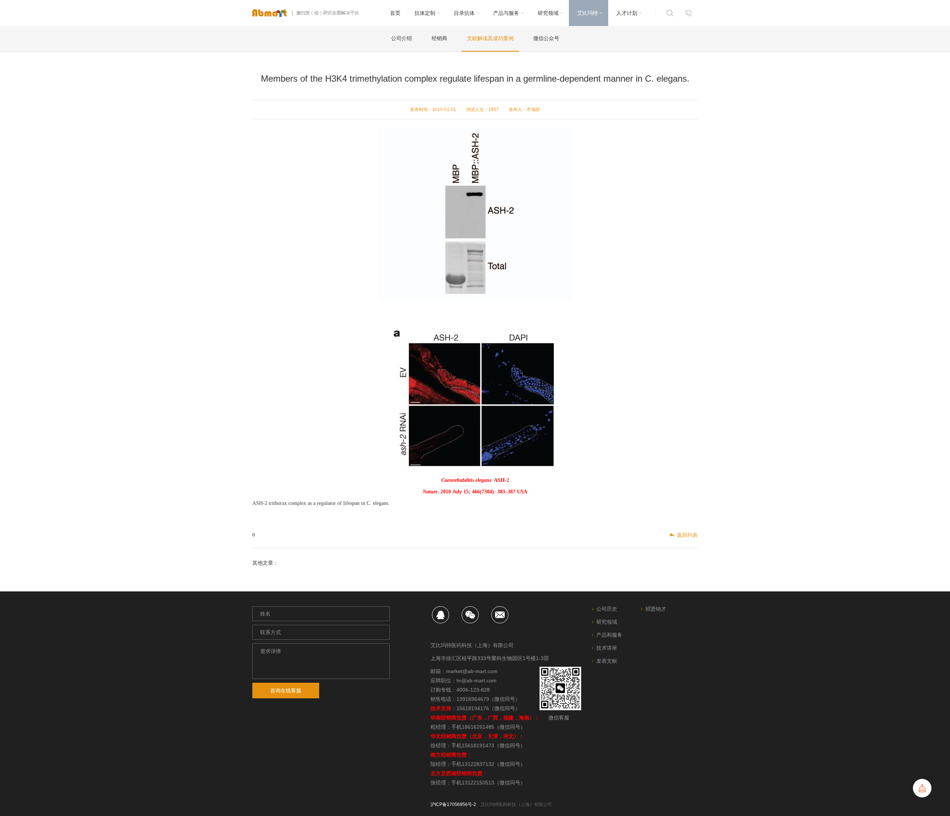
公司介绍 (401, 38)
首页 (395, 13)
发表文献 (606, 661)
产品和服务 (609, 635)
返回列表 (687, 535)
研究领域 (606, 622)
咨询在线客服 (285, 690)
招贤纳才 (655, 609)
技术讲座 (606, 648)
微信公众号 (546, 38)
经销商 (439, 38)
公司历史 (606, 609)
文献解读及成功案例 (490, 38)
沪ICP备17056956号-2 (453, 804)
